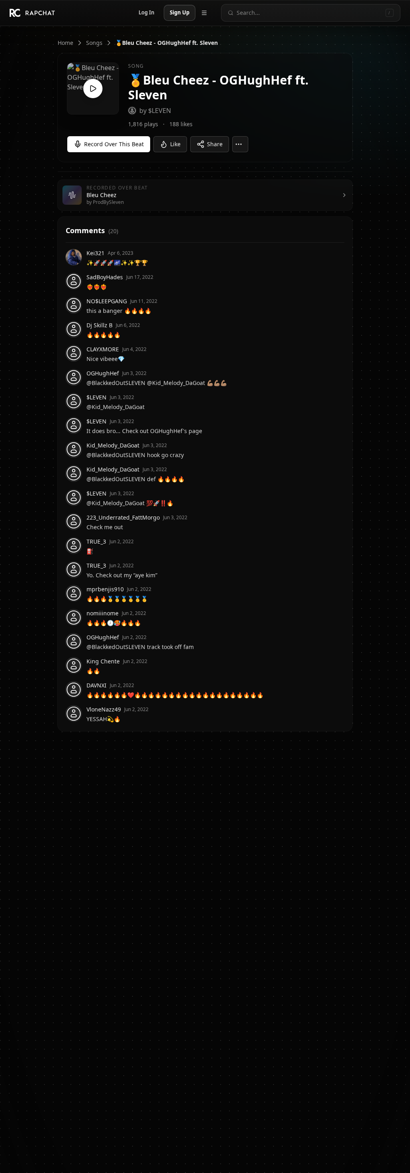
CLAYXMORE (102, 349)
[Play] (93, 88)
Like (175, 144)
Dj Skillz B (99, 325)
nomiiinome (102, 613)
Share (215, 144)
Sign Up (179, 12)
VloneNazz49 (103, 709)
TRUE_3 (96, 541)
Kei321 (95, 253)
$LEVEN (96, 397)
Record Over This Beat (114, 144)
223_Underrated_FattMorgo (123, 517)
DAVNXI (96, 685)
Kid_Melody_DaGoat (112, 445)
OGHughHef (102, 373)
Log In (147, 12)
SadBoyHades (104, 277)
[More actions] (240, 144)
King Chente (103, 661)
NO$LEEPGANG (106, 301)
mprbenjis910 (105, 589)
